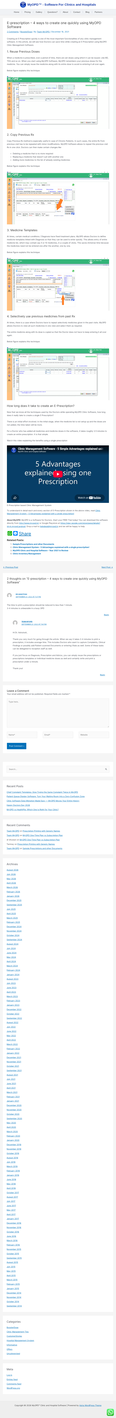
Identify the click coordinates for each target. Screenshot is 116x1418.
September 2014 (14, 1306)
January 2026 (13, 896)
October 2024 (13, 935)
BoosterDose (26, 32)
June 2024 (11, 953)
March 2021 (12, 1092)
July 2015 (11, 1267)
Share (25, 534)
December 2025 (14, 900)
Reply (106, 615)
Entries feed (12, 1379)
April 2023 (11, 992)
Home (16, 12)
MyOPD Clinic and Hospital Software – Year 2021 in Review (40, 550)
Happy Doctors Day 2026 (18, 805)
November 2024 (14, 931)
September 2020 (14, 1118)
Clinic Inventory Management (27, 553)
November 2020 (14, 1110)
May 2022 (11, 1036)
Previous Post (10, 567)
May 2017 (11, 1210)
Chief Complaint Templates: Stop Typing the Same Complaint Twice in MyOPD (42, 792)
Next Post (107, 567)
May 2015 (11, 1271)
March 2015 (12, 1280)
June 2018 (11, 1179)
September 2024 (14, 939)
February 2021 (13, 1097)
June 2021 (11, 1083)
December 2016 (14, 1223)
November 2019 (14, 1149)
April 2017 (11, 1214)
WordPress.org (13, 1388)
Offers (9, 1349)
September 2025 (14, 905)
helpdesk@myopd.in (49, 526)
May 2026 (11, 879)
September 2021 (14, 1070)
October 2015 (13, 1254)
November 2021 (14, 1062)
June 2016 (11, 1236)
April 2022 (11, 1040)
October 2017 (13, 1192)
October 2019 (13, 1153)
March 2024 (12, 966)
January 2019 (13, 1175)
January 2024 (13, 974)
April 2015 (11, 1275)
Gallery (39, 12)
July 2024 (11, 948)
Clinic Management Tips (18, 1332)
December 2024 (14, 926)
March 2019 (12, 1166)
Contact (76, 12)
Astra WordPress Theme (90, 1405)
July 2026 (11, 874)
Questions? (52, 12)
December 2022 (14, 1009)
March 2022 (12, 1044)
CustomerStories (14, 1336)
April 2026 (11, 883)
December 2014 (14, 1293)
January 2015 (13, 1288)
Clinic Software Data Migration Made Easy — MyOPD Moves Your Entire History (43, 801)
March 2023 (12, 996)
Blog (87, 12)
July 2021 (11, 1079)
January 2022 (13, 1053)
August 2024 (12, 944)
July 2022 (11, 1027)
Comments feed (14, 1384)
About (65, 12)
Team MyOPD (27, 622)
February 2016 (13, 1245)
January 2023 (13, 1005)
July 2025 (11, 909)
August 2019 (12, 1158)
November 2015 (14, 1249)
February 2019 (13, 1171)
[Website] (94, 735)
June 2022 (11, 1031)
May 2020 (11, 1123)
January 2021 (13, 1101)
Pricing (27, 12)
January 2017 (13, 1219)
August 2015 (12, 1262)
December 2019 (14, 1144)
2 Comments (13, 32)
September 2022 (14, 1018)
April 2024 (11, 961)
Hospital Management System (20, 1340)
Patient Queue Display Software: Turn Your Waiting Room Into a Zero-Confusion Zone (46, 796)
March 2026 (12, 887)
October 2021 (13, 1066)
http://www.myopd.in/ (29, 523)
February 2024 (13, 970)
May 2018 (11, 1184)
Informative (12, 1345)
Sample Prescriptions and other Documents (33, 544)
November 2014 (14, 1297)
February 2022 (13, 1049)
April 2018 (11, 1188)
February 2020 (13, 1136)
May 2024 (11, 957)
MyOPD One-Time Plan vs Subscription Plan (43, 835)
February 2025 (13, 922)
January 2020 (13, 1140)
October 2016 (13, 1232)
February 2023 (13, 1001)
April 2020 (11, 1127)
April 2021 (11, 1088)
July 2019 (11, 1162)
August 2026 (12, 870)
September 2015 (14, 1258)
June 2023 (11, 988)
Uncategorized (13, 1353)
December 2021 (14, 1057)
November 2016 (14, 1227)
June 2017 (11, 1206)
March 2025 (12, 918)
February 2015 (13, 1284)
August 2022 (12, 1022)
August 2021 (12, 1075)
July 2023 (11, 983)
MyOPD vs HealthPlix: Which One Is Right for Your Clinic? (33, 809)
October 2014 (13, 1301)
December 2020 (14, 1105)
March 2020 (12, 1131)
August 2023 (12, 979)
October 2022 (13, 1014)
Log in (9, 1375)
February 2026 (13, 892)
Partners (98, 12)
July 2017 (11, 1201)
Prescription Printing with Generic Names (41, 831)
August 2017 (12, 1197)
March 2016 (12, 1240)
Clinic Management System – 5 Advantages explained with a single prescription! (51, 547)
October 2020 (13, 1114)
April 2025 (11, 913)
